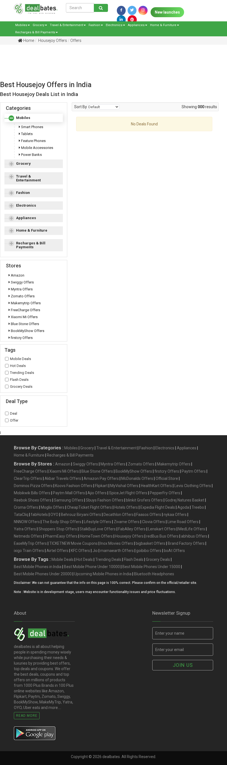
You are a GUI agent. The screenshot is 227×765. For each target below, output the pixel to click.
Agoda (183, 507)
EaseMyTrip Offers (30, 543)
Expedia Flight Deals (157, 507)
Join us (183, 665)
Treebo (198, 507)
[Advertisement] (109, 68)
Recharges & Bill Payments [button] (30, 245)
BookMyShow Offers (27, 331)
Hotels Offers (126, 507)
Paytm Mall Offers (69, 493)
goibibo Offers (148, 550)
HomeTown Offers (96, 536)
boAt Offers (174, 550)
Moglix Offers (53, 507)
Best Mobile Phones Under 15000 (151, 566)
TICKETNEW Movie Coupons (73, 543)
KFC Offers (80, 550)
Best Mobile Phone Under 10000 (92, 566)
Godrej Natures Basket (184, 500)
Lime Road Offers (182, 522)
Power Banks (31, 155)
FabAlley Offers (132, 529)
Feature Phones (33, 141)
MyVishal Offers (124, 485)
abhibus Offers (194, 536)
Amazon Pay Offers (101, 478)
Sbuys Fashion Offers (104, 500)
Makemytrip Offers (25, 303)
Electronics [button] (26, 205)
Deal (13, 413)
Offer (14, 420)
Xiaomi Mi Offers (24, 317)
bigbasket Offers (150, 543)
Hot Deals (18, 366)
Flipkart (101, 485)
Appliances (136, 25)
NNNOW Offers (27, 522)
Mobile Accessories (36, 148)
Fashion (94, 25)
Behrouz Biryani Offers (81, 514)
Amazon (17, 275)
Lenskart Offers (162, 529)
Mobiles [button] (23, 118)
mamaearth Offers (117, 550)
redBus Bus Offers (162, 536)
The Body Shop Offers (61, 522)
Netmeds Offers (28, 536)
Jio (95, 550)
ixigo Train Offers (29, 550)
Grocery (38, 25)
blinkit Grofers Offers (144, 500)
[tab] (33, 118)
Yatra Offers (25, 529)
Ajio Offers (97, 493)
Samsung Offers (68, 500)
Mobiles (21, 25)
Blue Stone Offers (24, 324)
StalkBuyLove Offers (97, 529)
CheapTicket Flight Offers (89, 507)
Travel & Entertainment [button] (28, 178)
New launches (167, 12)
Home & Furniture (163, 25)
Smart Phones (31, 127)
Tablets (26, 134)
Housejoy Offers (52, 40)
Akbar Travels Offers (63, 478)
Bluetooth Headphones (154, 574)
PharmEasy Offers (61, 536)
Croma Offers (26, 507)
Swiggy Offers (22, 282)
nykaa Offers (175, 514)
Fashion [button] (23, 193)
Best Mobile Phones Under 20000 (43, 574)
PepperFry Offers (165, 493)
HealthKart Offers (156, 485)
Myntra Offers (21, 289)
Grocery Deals (21, 386)
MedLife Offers (191, 529)
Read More (26, 716)
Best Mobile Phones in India (37, 566)
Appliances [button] (26, 218)
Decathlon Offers (119, 514)
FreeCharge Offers (25, 310)
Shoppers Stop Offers (57, 529)
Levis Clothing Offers (192, 485)
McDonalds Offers (137, 478)
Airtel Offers (57, 550)
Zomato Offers (22, 296)
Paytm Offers (194, 471)
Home (28, 40)
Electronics (114, 25)
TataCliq (21, 514)
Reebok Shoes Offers (32, 500)
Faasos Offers (148, 514)
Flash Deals (19, 380)
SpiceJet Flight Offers (128, 493)
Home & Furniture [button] (31, 230)
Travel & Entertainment (66, 25)
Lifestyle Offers (97, 522)
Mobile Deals (20, 359)
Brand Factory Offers (186, 543)
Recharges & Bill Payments (35, 32)
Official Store (167, 478)
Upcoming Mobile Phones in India (102, 574)
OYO (54, 514)
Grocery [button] (23, 163)
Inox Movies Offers (116, 543)
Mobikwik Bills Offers (32, 493)
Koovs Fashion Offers (73, 485)
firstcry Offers (21, 338)
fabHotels (39, 514)
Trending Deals (22, 373)
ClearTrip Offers (28, 478)
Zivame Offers (127, 522)
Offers (75, 40)
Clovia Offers (153, 522)
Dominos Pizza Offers (33, 485)
